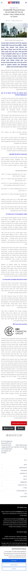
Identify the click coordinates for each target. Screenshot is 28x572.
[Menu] (26, 2)
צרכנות (25, 476)
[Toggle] (1, 465)
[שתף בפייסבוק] (18, 435)
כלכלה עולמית (12, 7)
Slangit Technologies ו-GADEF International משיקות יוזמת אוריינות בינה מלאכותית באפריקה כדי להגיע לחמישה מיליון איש (14, 538)
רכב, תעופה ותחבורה (22, 490)
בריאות (25, 479)
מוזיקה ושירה (24, 470)
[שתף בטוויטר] (15, 435)
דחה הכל (14, 568)
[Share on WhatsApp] (20, 435)
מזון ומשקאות (23, 482)
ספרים (25, 487)
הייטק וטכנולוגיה (23, 467)
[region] (14, 559)
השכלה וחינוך (23, 496)
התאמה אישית (14, 564)
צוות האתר (8, 20)
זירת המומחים (23, 473)
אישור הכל (14, 560)
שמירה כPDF (9, 428)
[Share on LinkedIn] (7, 435)
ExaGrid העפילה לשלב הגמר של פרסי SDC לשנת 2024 (20, 447)
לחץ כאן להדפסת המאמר (19, 423)
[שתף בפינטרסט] (10, 435)
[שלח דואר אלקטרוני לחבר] (12, 435)
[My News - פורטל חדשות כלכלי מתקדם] (13, 2)
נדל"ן (25, 493)
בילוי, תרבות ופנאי (22, 485)
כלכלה (17, 7)
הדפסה (21, 428)
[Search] (1, 2)
